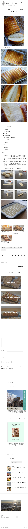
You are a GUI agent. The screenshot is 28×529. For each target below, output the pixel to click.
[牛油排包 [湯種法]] (6, 228)
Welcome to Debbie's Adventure (19, 472)
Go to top (23, 527)
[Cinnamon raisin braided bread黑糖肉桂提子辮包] (6, 238)
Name (2, 350)
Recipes (12, 9)
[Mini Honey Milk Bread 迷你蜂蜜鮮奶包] (18, 228)
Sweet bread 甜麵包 (18, 9)
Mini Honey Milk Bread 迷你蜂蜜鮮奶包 (11, 297)
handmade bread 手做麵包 (7, 247)
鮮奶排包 (3, 249)
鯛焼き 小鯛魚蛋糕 (11, 282)
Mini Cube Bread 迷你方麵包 (11, 312)
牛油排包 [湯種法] (5, 231)
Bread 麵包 (7, 9)
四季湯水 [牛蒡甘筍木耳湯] (18, 477)
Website (2, 357)
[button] (7, 174)
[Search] (17, 517)
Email (2, 354)
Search (2, 515)
